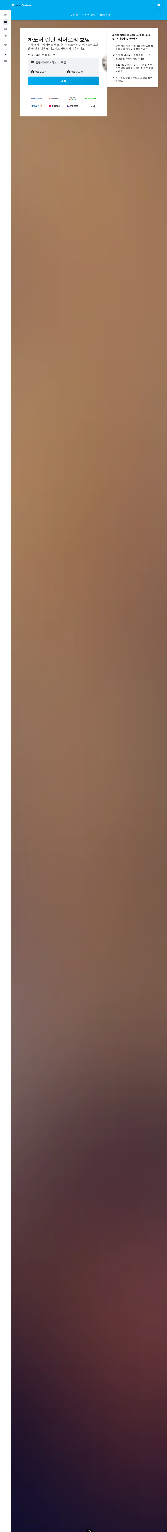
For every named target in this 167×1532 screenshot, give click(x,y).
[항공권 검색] (5, 15)
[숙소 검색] (5, 22)
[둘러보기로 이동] (5, 35)
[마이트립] (5, 45)
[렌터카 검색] (5, 29)
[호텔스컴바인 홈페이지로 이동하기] (22, 5)
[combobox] (42, 54)
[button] (5, 5)
